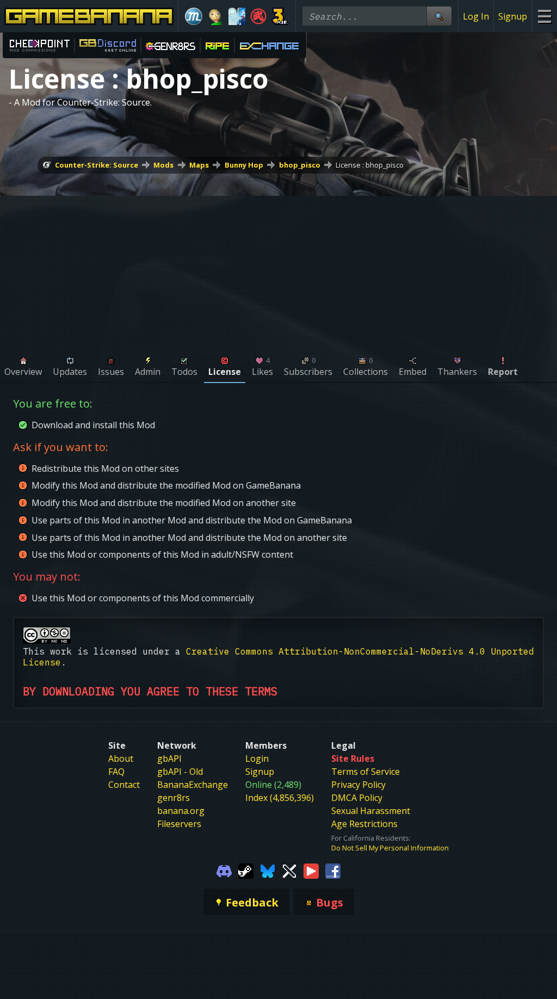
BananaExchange (192, 785)
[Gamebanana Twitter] (289, 870)
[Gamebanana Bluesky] (267, 870)
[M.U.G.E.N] (194, 16)
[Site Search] (438, 16)
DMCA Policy (356, 798)
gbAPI (169, 758)
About (120, 758)
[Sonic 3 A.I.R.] (280, 16)
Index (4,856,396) (279, 798)
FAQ (116, 772)
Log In (476, 16)
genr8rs (173, 798)
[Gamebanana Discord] (224, 870)
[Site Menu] (544, 16)
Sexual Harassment (370, 811)
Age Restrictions (364, 824)
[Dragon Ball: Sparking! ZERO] (258, 16)
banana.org (181, 811)
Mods (163, 165)
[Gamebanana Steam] (246, 870)
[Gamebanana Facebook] (333, 870)
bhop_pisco (299, 165)
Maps (199, 165)
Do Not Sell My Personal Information (390, 848)
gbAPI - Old (180, 772)
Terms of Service (365, 772)
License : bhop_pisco (370, 165)
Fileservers (179, 824)
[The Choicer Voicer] (237, 16)
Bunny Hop (244, 165)
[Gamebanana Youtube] (311, 870)
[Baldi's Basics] (215, 16)
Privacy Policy (358, 785)
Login (257, 758)
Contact (124, 785)
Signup (512, 16)
